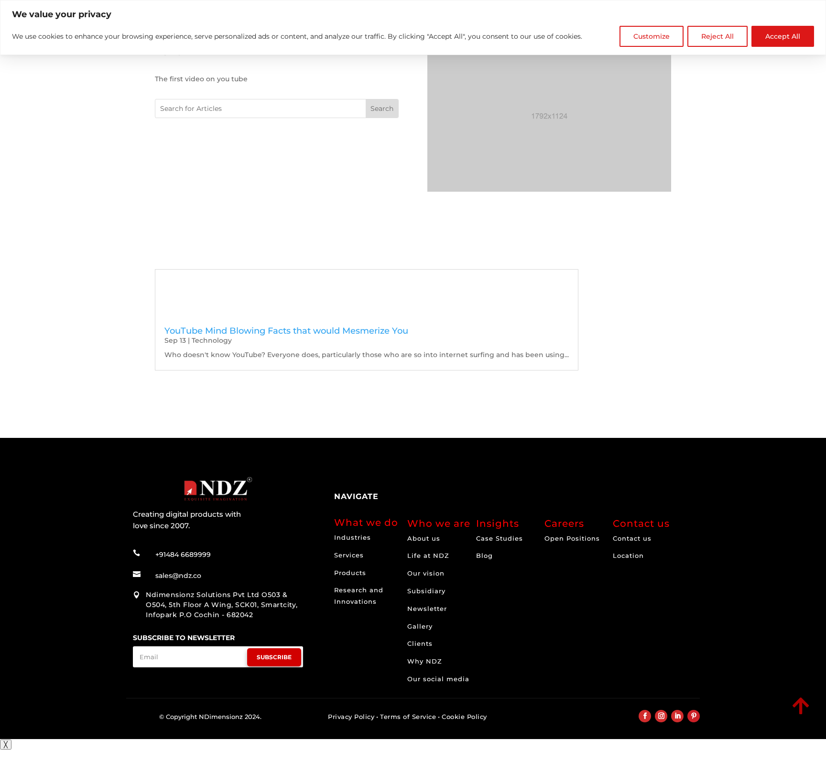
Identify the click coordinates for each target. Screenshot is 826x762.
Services (349, 555)
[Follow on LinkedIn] (677, 716)
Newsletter (427, 608)
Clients (420, 643)
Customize (651, 36)
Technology (212, 340)
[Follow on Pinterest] (693, 716)
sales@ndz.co (178, 575)
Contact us (632, 538)
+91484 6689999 (183, 554)
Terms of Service (408, 716)
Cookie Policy (464, 716)
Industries (352, 537)
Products (350, 573)
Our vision (426, 573)
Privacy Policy (351, 716)
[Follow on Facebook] (645, 716)
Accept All (782, 36)
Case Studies (499, 538)
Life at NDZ (428, 555)
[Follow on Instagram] (661, 716)
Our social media (438, 679)
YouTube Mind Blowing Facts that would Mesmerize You (286, 331)
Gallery (420, 626)
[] (734, 715)
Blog (484, 555)
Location (628, 555)
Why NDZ (424, 661)
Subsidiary (426, 591)
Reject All (717, 36)
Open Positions (572, 538)
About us (423, 538)
